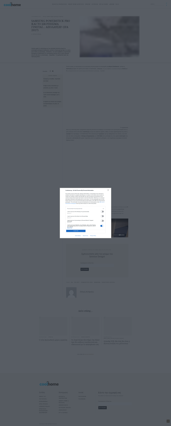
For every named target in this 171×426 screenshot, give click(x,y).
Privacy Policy (93, 235)
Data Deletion (78, 235)
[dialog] (85, 213)
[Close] (108, 190)
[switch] (102, 211)
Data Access (85, 235)
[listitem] (85, 208)
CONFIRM (75, 230)
